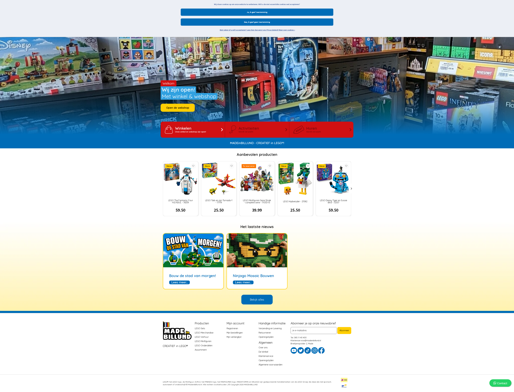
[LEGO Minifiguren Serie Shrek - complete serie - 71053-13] (257, 179)
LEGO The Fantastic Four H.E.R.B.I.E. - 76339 (180, 201)
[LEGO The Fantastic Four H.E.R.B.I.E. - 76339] (180, 179)
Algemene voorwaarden (270, 364)
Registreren (232, 328)
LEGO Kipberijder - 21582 (295, 201)
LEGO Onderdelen (203, 345)
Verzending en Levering (270, 328)
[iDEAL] (344, 380)
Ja (248, 12)
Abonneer (344, 330)
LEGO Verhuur (202, 336)
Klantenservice (266, 356)
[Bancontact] (344, 386)
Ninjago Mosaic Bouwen (253, 275)
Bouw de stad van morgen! (192, 275)
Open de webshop (177, 107)
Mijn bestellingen (235, 332)
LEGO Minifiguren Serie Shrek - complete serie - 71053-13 (257, 201)
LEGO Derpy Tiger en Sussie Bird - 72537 (333, 201)
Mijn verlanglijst (234, 336)
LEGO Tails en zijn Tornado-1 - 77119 (218, 201)
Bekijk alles (257, 299)
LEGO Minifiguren (203, 341)
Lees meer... (179, 282)
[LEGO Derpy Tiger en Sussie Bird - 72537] (333, 179)
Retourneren (265, 332)
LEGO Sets (200, 328)
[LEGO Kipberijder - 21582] (295, 179)
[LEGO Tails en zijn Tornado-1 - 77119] (219, 179)
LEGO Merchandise (204, 332)
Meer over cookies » (287, 30)
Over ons (263, 347)
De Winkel (263, 351)
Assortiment (201, 349)
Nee (245, 22)
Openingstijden (266, 336)
